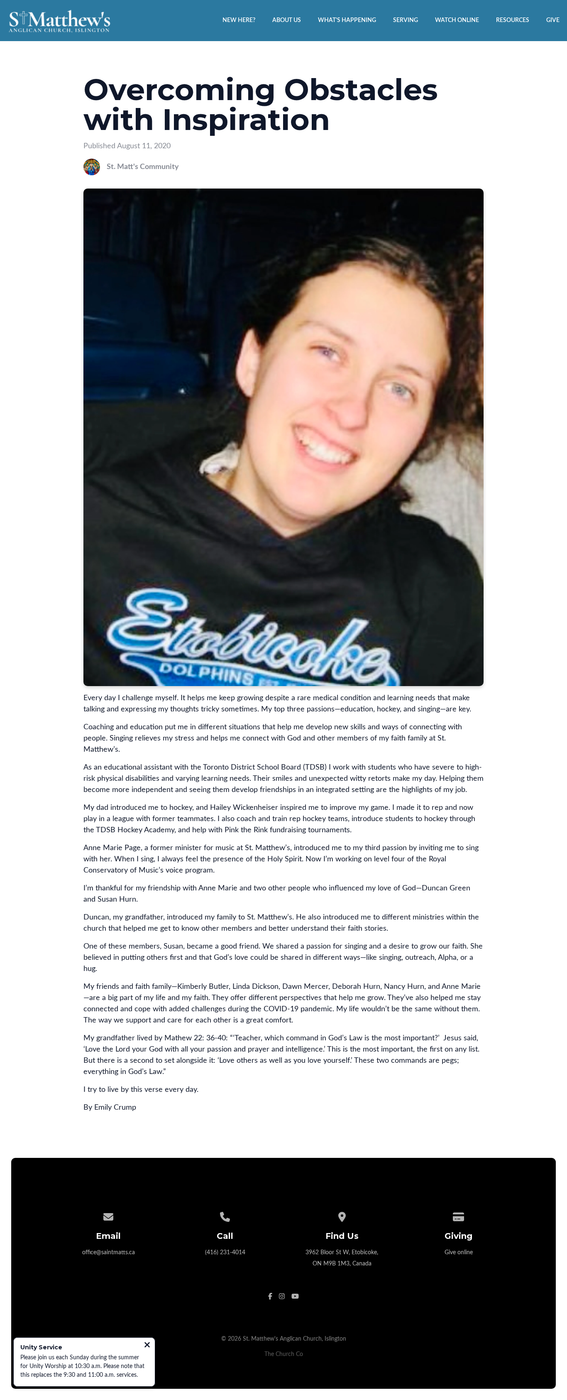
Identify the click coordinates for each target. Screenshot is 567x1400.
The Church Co (283, 1354)
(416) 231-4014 (225, 1252)
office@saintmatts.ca (108, 1252)
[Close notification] (147, 1346)
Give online (459, 1252)
